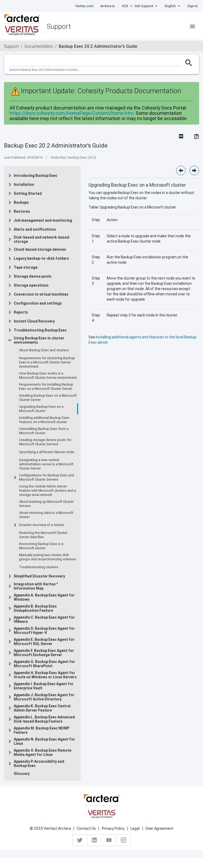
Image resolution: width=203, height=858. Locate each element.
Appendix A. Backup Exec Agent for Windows (44, 597)
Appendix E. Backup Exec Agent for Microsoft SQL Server (44, 641)
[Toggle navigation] (192, 26)
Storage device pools (33, 276)
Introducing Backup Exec (35, 175)
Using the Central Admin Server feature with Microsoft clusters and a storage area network (47, 490)
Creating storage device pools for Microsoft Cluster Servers (45, 442)
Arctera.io (107, 6)
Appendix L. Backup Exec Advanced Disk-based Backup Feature (44, 719)
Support (11, 46)
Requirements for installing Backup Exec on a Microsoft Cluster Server (46, 386)
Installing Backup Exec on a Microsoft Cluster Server (48, 398)
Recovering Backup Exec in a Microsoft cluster (41, 546)
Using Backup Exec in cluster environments (39, 340)
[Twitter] (80, 840)
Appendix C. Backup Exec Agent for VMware (44, 619)
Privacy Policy (113, 828)
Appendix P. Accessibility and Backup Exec (39, 763)
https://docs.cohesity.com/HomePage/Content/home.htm (71, 113)
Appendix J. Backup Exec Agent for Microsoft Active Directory (44, 697)
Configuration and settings (38, 303)
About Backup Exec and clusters (44, 350)
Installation (24, 184)
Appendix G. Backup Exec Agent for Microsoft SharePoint (44, 664)
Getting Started (28, 193)
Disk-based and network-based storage (41, 239)
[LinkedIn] (94, 840)
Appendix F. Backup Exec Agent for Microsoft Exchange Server (44, 652)
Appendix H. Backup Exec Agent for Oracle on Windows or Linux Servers (45, 675)
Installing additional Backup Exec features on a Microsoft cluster (44, 420)
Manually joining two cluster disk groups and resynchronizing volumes (47, 557)
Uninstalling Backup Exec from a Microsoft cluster (43, 431)
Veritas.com (84, 6)
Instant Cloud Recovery (34, 321)
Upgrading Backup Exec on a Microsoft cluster (41, 409)
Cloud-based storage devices (40, 249)
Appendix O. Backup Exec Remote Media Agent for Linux (42, 752)
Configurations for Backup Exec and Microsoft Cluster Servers (46, 477)
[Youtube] (109, 840)
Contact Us (86, 828)
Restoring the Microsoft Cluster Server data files (43, 535)
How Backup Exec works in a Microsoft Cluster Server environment (48, 375)
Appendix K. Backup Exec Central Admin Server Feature (42, 708)
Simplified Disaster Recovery (39, 576)
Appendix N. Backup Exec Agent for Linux (44, 741)
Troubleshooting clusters (38, 567)
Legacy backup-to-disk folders (41, 258)
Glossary (22, 773)
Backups (21, 202)
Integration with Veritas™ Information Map (36, 586)
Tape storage (26, 267)
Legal (135, 828)
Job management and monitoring (43, 220)
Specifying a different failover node (46, 452)
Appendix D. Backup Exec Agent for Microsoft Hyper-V (44, 630)
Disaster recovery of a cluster (41, 525)
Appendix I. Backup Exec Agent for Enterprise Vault (43, 686)
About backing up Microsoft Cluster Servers (46, 504)
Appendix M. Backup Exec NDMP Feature (41, 730)
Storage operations (31, 285)
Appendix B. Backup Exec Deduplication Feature (35, 608)
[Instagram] (123, 840)
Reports (21, 312)
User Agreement (159, 828)
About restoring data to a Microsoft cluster (46, 515)
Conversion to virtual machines (41, 294)
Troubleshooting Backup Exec (40, 330)
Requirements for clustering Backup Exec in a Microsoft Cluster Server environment (47, 362)
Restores (22, 211)
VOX (125, 6)
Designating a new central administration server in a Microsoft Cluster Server (46, 464)
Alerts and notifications (35, 229)
